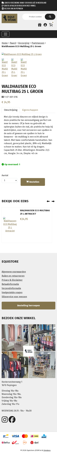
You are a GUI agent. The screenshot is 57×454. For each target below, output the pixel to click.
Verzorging (23, 43)
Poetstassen (38, 43)
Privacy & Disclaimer (12, 280)
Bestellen (34, 182)
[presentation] (48, 201)
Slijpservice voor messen (14, 296)
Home (5, 43)
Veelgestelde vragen (12, 292)
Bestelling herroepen (28, 305)
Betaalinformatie (10, 284)
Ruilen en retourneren (13, 276)
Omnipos (47, 450)
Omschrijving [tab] (10, 110)
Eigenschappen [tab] (30, 110)
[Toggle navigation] (5, 34)
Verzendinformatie (11, 288)
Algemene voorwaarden (14, 271)
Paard (13, 43)
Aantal (5, 175)
